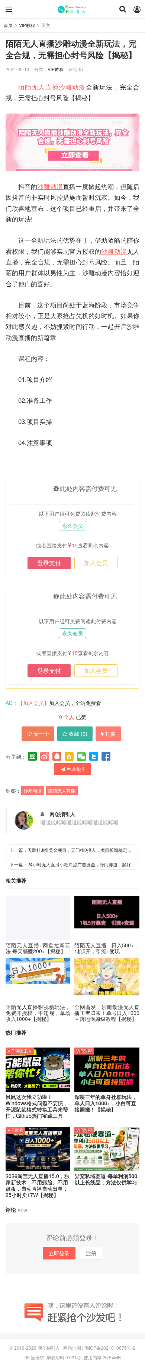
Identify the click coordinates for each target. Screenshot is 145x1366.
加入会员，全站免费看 (75, 702)
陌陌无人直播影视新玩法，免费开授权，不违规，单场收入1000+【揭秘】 (38, 1012)
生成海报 (74, 769)
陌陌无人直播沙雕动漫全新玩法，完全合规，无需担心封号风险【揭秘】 (71, 49)
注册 (91, 1253)
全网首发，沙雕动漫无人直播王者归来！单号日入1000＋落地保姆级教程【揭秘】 (106, 1012)
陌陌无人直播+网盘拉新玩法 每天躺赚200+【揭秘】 (38, 948)
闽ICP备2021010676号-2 (109, 1348)
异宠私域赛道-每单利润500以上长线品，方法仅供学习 (105, 1179)
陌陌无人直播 (38, 86)
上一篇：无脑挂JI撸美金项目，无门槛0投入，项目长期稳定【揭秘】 (74, 850)
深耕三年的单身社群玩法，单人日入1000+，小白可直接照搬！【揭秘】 (105, 1103)
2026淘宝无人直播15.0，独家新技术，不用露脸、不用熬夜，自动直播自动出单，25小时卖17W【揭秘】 (38, 1185)
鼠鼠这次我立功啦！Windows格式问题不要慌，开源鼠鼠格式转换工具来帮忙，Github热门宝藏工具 (37, 1106)
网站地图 (72, 1348)
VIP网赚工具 (19, 1051)
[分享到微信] (81, 756)
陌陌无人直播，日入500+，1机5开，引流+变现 (106, 948)
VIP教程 (27, 25)
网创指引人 (72, 9)
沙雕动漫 (72, 86)
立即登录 (59, 1253)
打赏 (110, 733)
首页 (8, 25)
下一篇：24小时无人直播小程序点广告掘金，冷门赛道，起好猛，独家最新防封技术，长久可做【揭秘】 (74, 864)
